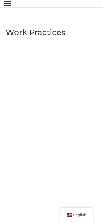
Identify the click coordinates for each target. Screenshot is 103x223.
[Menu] (7, 3)
